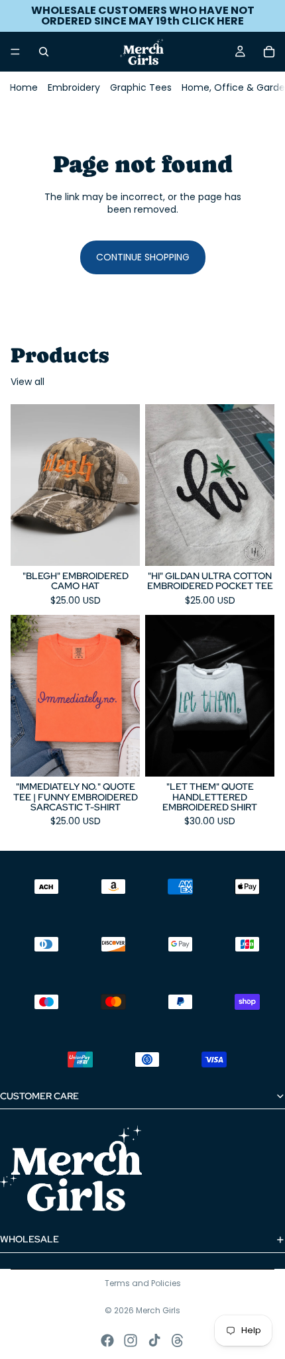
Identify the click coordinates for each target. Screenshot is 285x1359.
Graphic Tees (141, 87)
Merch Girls (158, 1310)
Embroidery (74, 87)
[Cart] (269, 51)
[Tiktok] (154, 1340)
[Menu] (15, 51)
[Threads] (178, 1340)
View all (27, 382)
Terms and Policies (143, 1283)
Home (24, 87)
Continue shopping (143, 257)
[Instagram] (131, 1340)
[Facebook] (107, 1340)
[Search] (43, 51)
